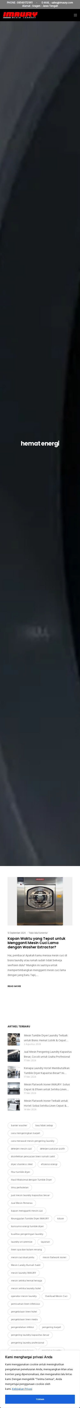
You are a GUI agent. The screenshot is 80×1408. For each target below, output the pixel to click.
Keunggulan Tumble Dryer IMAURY (30, 1219)
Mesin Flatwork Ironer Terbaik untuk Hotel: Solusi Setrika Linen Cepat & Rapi (46, 1103)
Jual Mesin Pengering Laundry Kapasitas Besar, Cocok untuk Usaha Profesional (48, 1054)
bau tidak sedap (44, 1125)
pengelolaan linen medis (24, 1319)
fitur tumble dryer (20, 1172)
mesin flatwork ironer (54, 1257)
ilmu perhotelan (20, 1187)
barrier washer (19, 1125)
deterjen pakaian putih (52, 1149)
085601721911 (25, 2)
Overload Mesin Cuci (56, 1296)
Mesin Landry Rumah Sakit (25, 1265)
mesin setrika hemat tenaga (26, 1281)
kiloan (60, 1219)
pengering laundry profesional (27, 1343)
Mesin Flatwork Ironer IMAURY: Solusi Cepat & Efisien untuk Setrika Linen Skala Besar (47, 1087)
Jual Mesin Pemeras (22, 1203)
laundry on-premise (21, 1242)
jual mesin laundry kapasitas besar (30, 1195)
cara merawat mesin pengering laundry (32, 1141)
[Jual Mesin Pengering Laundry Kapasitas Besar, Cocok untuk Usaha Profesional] (14, 1055)
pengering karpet (51, 1327)
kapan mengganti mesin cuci (27, 1211)
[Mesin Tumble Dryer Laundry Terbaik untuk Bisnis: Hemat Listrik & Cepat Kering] (14, 1039)
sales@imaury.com (62, 2)
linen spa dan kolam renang (26, 1250)
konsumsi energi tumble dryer (27, 1226)
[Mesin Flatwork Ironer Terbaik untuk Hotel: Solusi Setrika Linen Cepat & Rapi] (14, 1104)
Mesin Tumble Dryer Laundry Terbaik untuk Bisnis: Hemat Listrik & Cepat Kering (46, 1038)
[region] (40, 1379)
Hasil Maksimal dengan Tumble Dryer (31, 1180)
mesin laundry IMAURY (23, 1273)
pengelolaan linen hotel (24, 1312)
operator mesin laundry (24, 1296)
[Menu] (74, 15)
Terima (40, 1399)
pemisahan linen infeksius (25, 1304)
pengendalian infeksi (22, 1327)
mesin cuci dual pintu (22, 1257)
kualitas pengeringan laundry (27, 1234)
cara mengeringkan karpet (25, 1133)
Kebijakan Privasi (22, 1389)
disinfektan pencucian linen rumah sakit (33, 1156)
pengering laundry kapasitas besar (30, 1335)
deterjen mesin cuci (21, 1149)
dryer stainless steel (22, 1164)
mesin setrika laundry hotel (26, 1288)
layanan (45, 1242)
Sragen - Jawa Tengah (45, 6)
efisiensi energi (49, 1164)
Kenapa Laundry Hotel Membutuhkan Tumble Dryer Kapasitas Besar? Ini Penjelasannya (47, 1071)
